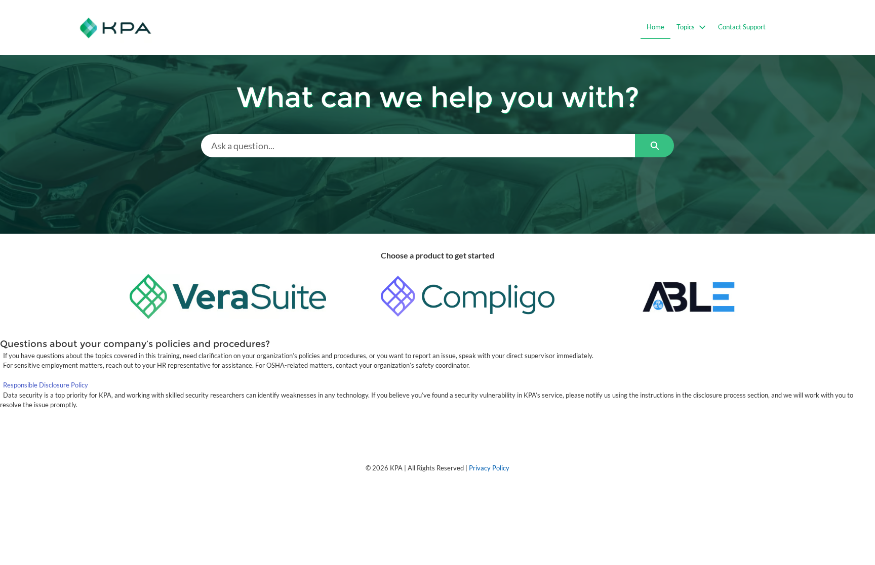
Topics (686, 27)
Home (655, 27)
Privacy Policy (489, 468)
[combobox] (418, 145)
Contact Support (742, 27)
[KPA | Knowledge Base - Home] (115, 27)
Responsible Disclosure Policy (45, 385)
